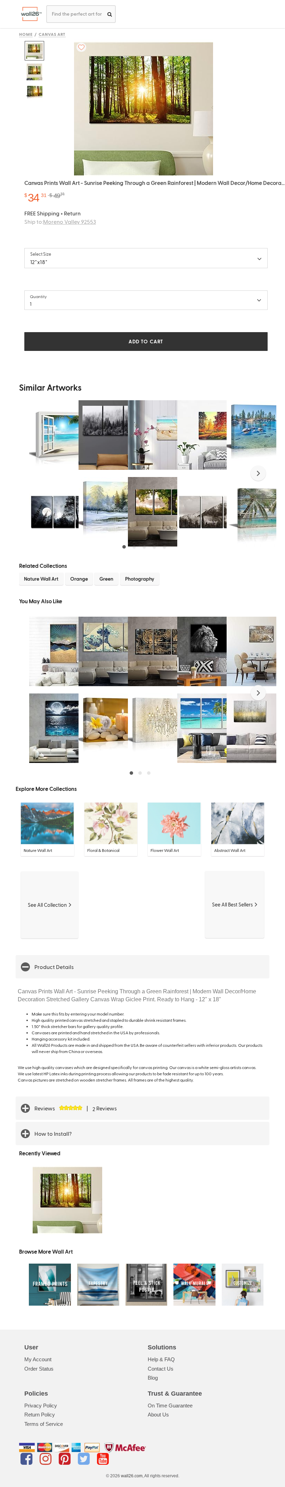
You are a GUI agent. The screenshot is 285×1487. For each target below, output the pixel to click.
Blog (153, 1378)
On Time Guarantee (170, 1405)
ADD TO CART (146, 341)
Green (106, 579)
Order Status (39, 1369)
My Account (37, 1359)
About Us (158, 1415)
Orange (79, 579)
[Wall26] (29, 14)
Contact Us (160, 1369)
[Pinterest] (66, 1459)
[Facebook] (28, 1459)
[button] (258, 473)
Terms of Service (43, 1424)
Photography (139, 579)
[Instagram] (47, 1459)
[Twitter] (85, 1459)
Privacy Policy (40, 1405)
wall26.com (131, 1475)
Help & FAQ (161, 1359)
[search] (109, 14)
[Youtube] (103, 1459)
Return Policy (39, 1415)
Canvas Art (52, 34)
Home (26, 34)
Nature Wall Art (41, 579)
